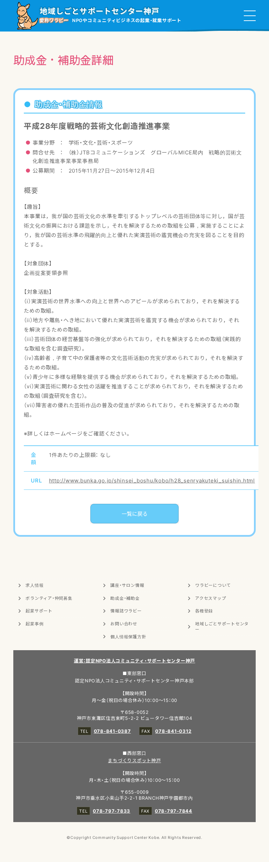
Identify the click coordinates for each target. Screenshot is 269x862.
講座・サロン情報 (127, 585)
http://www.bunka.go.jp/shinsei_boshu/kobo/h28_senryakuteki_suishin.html (152, 480)
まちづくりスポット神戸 (134, 760)
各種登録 (204, 610)
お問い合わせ (123, 623)
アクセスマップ (210, 598)
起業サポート (39, 610)
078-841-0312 (173, 731)
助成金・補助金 (124, 598)
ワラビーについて (213, 585)
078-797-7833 (111, 810)
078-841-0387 (112, 731)
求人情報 (34, 585)
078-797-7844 (173, 810)
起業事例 (34, 623)
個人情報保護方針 (128, 636)
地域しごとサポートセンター (222, 626)
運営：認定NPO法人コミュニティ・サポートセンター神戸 (134, 660)
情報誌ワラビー (126, 610)
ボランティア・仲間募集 (49, 598)
